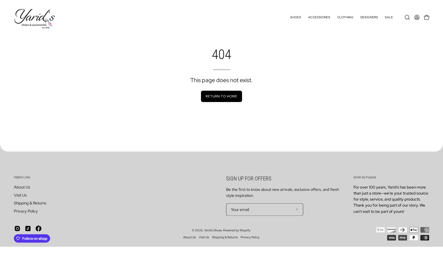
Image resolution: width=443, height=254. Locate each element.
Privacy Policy (26, 211)
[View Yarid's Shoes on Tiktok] (27, 228)
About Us (22, 186)
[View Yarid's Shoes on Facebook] (38, 228)
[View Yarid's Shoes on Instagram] (17, 228)
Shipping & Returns (30, 203)
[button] (296, 17)
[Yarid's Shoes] (34, 17)
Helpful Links (22, 177)
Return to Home (221, 96)
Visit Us (20, 195)
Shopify (245, 230)
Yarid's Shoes (213, 230)
